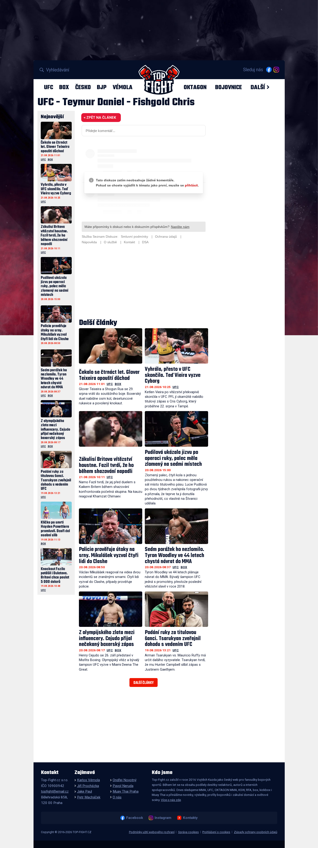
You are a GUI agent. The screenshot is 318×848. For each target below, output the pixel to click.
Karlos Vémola (88, 780)
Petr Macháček (88, 797)
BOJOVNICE (228, 87)
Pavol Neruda (123, 786)
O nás (117, 797)
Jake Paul (84, 791)
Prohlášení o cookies (216, 832)
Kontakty (190, 818)
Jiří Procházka (88, 786)
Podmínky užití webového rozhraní (152, 832)
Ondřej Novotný (124, 780)
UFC (48, 87)
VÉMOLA (122, 87)
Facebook (134, 818)
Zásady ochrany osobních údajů (255, 832)
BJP (101, 87)
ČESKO (83, 87)
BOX (64, 87)
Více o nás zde (171, 800)
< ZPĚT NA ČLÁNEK (100, 117)
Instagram (163, 818)
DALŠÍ (257, 87)
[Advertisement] (143, 282)
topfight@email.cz (55, 791)
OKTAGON (195, 87)
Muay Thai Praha (126, 791)
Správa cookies (188, 832)
